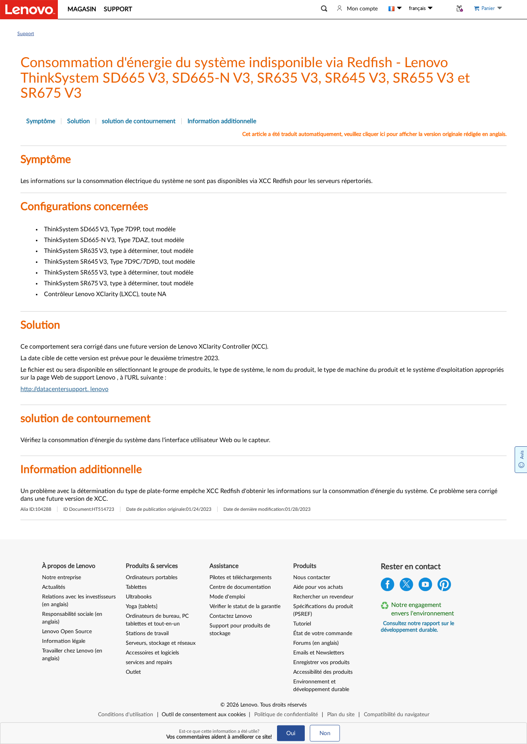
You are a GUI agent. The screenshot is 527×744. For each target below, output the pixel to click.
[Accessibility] (442, 8)
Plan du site (341, 714)
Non (324, 733)
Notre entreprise (61, 577)
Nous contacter (311, 577)
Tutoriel (302, 624)
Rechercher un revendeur (323, 597)
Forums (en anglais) (316, 643)
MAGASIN (82, 9)
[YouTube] (425, 586)
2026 (232, 705)
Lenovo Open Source (67, 631)
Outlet (133, 672)
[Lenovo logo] (29, 9)
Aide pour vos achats (318, 587)
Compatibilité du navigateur (396, 714)
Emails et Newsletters (318, 653)
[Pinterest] (444, 586)
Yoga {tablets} (141, 606)
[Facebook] (387, 586)
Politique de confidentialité (286, 714)
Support (25, 33)
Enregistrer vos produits (321, 662)
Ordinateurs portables (151, 577)
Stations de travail (147, 633)
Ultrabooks (139, 597)
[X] (406, 586)
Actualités (53, 587)
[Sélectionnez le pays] (395, 8)
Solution (78, 121)
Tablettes (136, 587)
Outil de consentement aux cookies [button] (204, 714)
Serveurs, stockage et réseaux (161, 643)
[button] (324, 9)
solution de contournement (139, 121)
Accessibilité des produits (323, 672)
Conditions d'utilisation (125, 714)
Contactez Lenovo (230, 616)
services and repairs (149, 662)
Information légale (63, 641)
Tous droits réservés (283, 705)
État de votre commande (322, 633)
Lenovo (248, 705)
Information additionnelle (221, 121)
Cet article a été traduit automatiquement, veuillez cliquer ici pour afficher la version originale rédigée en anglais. (374, 134)
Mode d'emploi (227, 597)
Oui (291, 733)
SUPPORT (118, 9)
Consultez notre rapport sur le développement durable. (417, 627)
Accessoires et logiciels (152, 653)
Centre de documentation (240, 587)
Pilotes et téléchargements (240, 577)
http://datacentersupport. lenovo (64, 389)
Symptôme (40, 121)
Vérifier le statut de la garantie (244, 606)
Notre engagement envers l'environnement (422, 609)
